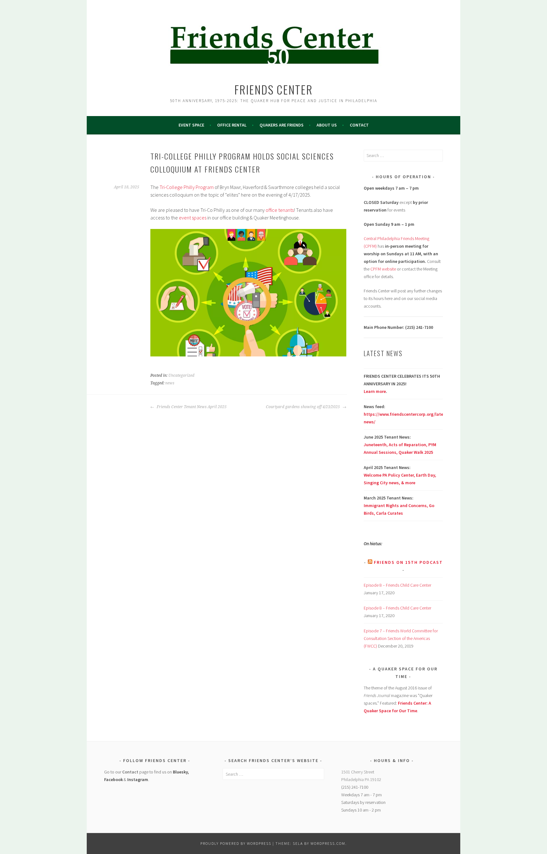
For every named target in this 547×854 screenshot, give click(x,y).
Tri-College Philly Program (187, 187)
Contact (359, 125)
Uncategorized (181, 375)
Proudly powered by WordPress (235, 843)
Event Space (191, 125)
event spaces (192, 217)
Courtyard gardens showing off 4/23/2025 (303, 407)
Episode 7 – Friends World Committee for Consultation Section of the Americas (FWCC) (401, 638)
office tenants (280, 210)
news (169, 383)
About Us (327, 125)
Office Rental (232, 125)
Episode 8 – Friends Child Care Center (397, 585)
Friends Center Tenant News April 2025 (191, 407)
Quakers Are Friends (282, 125)
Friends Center (273, 89)
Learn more (375, 391)
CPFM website (383, 269)
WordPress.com (328, 843)
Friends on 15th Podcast (408, 562)
